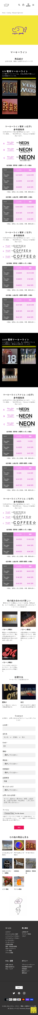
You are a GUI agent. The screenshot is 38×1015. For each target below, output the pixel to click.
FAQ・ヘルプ (9, 969)
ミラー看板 (8, 950)
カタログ (8, 932)
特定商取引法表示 (27, 966)
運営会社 (24, 973)
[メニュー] (33, 5)
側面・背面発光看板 (11, 946)
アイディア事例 (26, 934)
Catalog (9, 13)
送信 (19, 827)
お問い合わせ (9, 964)
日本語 (18, 987)
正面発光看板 (9, 944)
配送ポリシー (26, 971)
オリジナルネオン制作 (11, 934)
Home (3, 13)
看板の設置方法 (9, 966)
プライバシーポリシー (28, 964)
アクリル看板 (9, 952)
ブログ (24, 936)
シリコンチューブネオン (12, 936)
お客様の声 (25, 932)
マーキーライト (9, 942)
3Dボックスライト (10, 948)
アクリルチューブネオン (12, 938)
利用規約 (24, 969)
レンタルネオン (9, 940)
